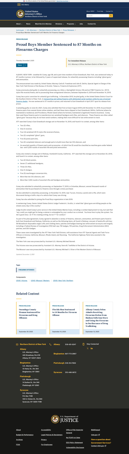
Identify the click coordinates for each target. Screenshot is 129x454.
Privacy (44, 440)
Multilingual (95, 430)
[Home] (32, 18)
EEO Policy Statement (74, 443)
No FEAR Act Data (73, 438)
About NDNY (90, 11)
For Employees (46, 445)
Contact (97, 446)
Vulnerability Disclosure (75, 448)
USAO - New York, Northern (63, 281)
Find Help (100, 11)
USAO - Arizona (22, 281)
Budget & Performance (24, 435)
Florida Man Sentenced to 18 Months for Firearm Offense (64, 312)
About (18, 430)
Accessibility (46, 430)
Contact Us (109, 11)
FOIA (18, 445)
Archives (19, 440)
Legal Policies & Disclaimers (51, 435)
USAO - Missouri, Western (40, 281)
